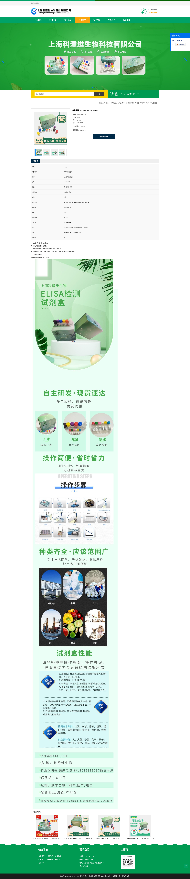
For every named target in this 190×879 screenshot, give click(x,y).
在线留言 (126, 20)
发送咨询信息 (104, 136)
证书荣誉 (96, 20)
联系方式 (111, 20)
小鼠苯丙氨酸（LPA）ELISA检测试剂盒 (47, 838)
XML (102, 876)
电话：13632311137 (86, 856)
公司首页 (38, 20)
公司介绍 (52, 20)
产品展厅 (82, 20)
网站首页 (114, 103)
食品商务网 (125, 876)
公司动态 (67, 20)
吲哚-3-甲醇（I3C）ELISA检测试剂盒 (109, 838)
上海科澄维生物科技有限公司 (90, 876)
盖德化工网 (116, 876)
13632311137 (153, 12)
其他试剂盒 (130, 103)
